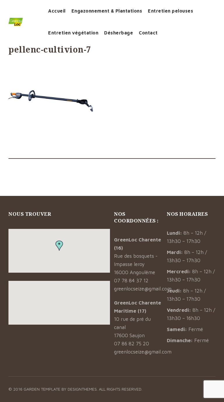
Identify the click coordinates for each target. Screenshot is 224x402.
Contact (148, 32)
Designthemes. (83, 389)
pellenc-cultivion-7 (49, 49)
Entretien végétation (73, 32)
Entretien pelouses (170, 10)
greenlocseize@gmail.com (143, 289)
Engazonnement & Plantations (106, 10)
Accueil (57, 10)
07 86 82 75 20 (131, 344)
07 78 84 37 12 (131, 280)
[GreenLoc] (23, 22)
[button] (59, 245)
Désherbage (118, 32)
